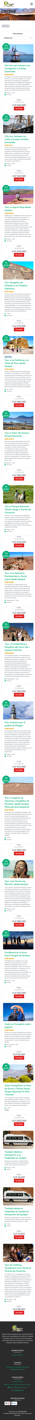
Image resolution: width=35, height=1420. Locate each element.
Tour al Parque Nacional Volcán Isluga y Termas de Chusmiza (18, 509)
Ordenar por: (8, 38)
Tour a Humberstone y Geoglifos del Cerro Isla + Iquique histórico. (17, 647)
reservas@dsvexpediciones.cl (18, 1387)
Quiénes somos (17, 1355)
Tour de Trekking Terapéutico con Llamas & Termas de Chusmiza (18, 1268)
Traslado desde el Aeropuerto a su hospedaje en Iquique (15, 1154)
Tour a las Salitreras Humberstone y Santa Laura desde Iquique (16, 576)
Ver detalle (19, 108)
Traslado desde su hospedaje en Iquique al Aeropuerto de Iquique (17, 1211)
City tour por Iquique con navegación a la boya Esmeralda (17, 68)
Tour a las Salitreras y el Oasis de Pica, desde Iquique (17, 363)
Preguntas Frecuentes (17, 1369)
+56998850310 (18, 1390)
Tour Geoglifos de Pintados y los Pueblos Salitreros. (16, 285)
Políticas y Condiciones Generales (17, 1367)
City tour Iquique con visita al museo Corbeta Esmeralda (17, 139)
